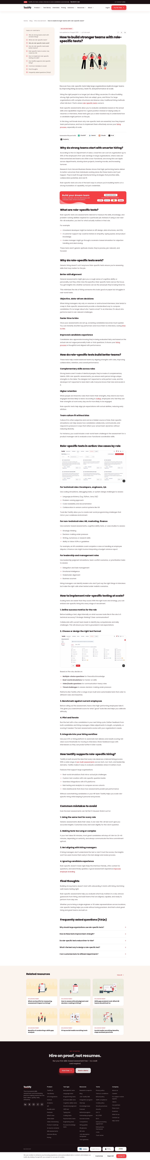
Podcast (82, 1109)
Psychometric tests (69, 1118)
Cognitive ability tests (70, 1103)
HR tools (82, 1131)
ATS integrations (52, 1097)
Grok (112, 135)
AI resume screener (53, 1128)
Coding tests (67, 1115)
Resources (80, 8)
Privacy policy (100, 1090)
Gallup (98, 399)
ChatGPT (83, 135)
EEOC (97, 1118)
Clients (114, 1102)
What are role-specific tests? (38, 40)
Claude (103, 135)
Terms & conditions (102, 1093)
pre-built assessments (86, 762)
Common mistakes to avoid (38, 66)
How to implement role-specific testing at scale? (39, 57)
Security (98, 1109)
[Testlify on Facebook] (37, 1104)
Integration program (86, 1100)
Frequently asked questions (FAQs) (40, 72)
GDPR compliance (101, 1100)
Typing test (66, 1112)
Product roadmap (52, 1125)
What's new (50, 1115)
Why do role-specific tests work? (39, 43)
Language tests (68, 1093)
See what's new (75, 2)
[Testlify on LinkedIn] (25, 1104)
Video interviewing (53, 1122)
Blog (30, 21)
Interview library (52, 1134)
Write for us (115, 1114)
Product (37, 8)
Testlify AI (50, 1090)
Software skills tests (69, 1100)
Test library (47, 8)
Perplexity (66, 139)
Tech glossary (84, 1139)
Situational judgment (69, 1106)
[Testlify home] (27, 7)
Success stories (84, 1118)
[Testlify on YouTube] (42, 1104)
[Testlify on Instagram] (33, 1104)
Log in (108, 8)
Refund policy (100, 1097)
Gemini (93, 135)
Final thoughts (33, 69)
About (90, 8)
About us (115, 1090)
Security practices (101, 1106)
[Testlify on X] (29, 1104)
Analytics (50, 1103)
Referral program (85, 1112)
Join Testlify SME (85, 1097)
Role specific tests (69, 1090)
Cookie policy (100, 1103)
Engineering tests (68, 1122)
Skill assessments (52, 1131)
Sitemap (82, 1103)
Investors (115, 1111)
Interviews (56, 8)
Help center (115, 1121)
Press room (115, 1108)
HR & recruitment (40, 21)
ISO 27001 (99, 1115)
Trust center (100, 1135)
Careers (114, 1093)
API (48, 1106)
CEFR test (66, 1109)
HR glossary (83, 1128)
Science (49, 1100)
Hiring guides (84, 1125)
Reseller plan (51, 1109)
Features (50, 1112)
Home (26, 21)
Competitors (84, 1122)
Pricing (63, 8)
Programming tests (69, 1097)
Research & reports (86, 1090)
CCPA (97, 1132)
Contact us (115, 1117)
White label (50, 1118)
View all (119, 975)
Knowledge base (85, 1106)
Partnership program (86, 1115)
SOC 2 (98, 1112)
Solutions (71, 8)
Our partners (116, 1105)
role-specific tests (90, 103)
